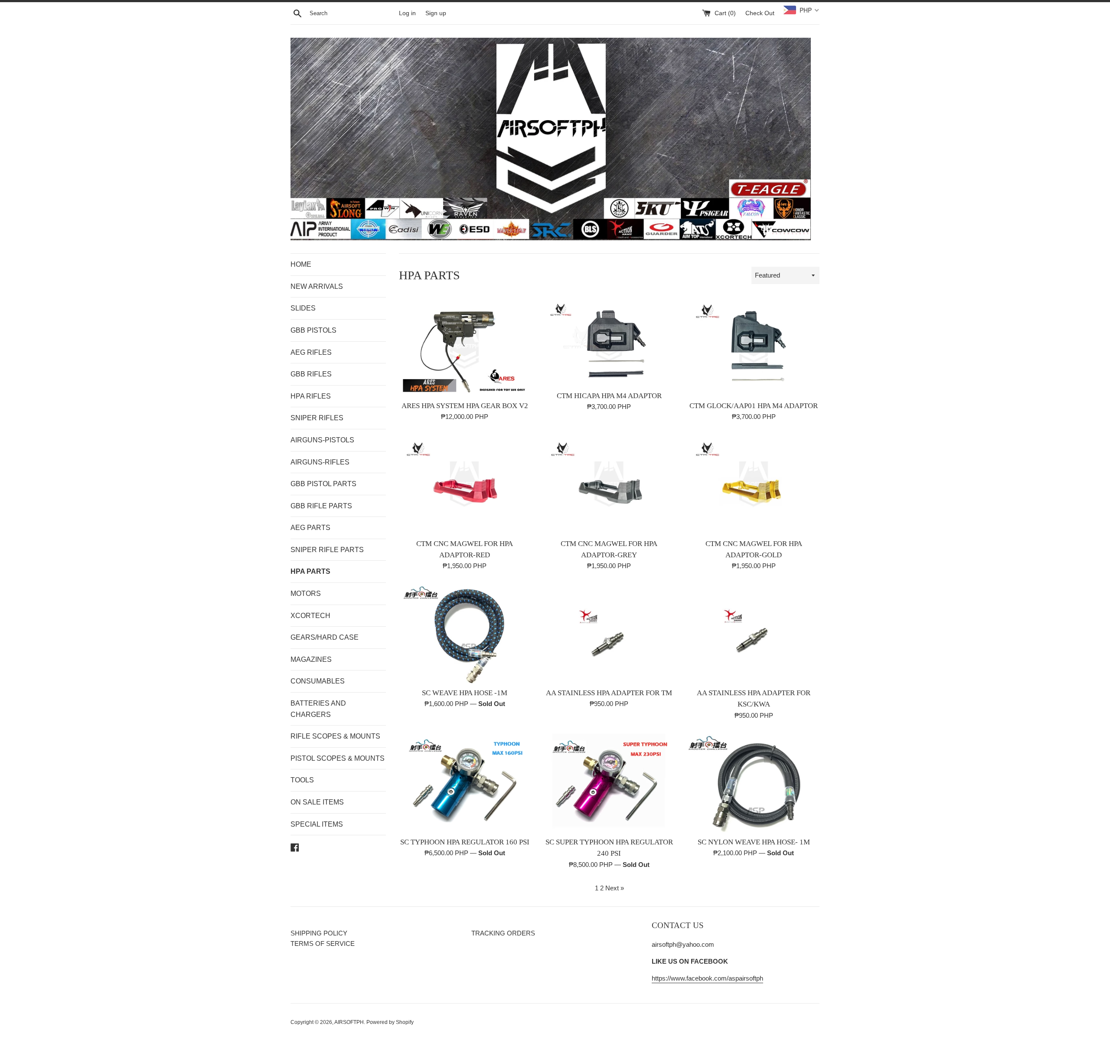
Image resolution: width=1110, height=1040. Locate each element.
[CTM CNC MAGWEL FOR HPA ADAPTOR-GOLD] (753, 484)
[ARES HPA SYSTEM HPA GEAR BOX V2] (464, 346)
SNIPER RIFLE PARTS (327, 549)
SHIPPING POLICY (319, 933)
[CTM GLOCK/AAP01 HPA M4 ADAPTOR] (753, 346)
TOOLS (302, 780)
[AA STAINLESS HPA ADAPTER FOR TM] (609, 633)
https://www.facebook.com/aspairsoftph (707, 978)
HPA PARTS (310, 571)
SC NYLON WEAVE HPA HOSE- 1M (754, 842)
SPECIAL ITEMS (317, 824)
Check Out (759, 13)
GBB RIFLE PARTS (321, 506)
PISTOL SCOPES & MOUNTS (338, 758)
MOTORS (306, 593)
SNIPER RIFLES (317, 418)
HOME (301, 264)
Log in (407, 13)
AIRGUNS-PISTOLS (322, 440)
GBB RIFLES (311, 374)
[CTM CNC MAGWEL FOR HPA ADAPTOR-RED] (464, 484)
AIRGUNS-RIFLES (320, 462)
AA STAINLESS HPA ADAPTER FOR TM (609, 693)
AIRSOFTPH (349, 1022)
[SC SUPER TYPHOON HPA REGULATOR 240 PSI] (609, 783)
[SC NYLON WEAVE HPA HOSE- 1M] (753, 783)
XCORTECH (310, 615)
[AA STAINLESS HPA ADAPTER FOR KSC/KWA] (753, 633)
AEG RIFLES (311, 352)
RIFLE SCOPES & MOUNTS (335, 736)
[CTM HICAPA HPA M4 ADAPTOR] (609, 341)
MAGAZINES (311, 659)
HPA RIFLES (311, 396)
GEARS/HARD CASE (325, 637)
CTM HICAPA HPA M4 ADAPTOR (609, 396)
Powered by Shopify (390, 1022)
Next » (614, 888)
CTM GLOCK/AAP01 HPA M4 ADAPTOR (753, 406)
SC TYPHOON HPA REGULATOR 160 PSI (464, 842)
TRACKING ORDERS (503, 933)
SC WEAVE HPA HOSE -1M (464, 693)
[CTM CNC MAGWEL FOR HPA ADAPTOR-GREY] (609, 484)
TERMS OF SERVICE (323, 943)
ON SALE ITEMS (317, 802)
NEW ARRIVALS (317, 286)
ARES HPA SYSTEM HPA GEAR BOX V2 (465, 406)
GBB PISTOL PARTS (323, 483)
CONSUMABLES (318, 681)
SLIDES (303, 308)
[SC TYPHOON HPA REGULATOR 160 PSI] (464, 783)
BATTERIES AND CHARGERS (318, 709)
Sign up (435, 13)
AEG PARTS (310, 527)
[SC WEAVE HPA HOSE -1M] (464, 633)
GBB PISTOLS (313, 330)
